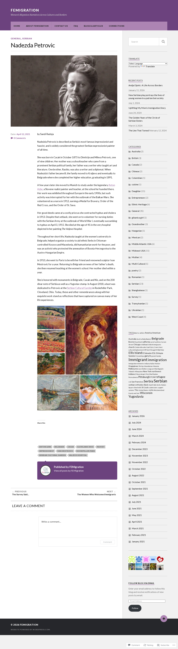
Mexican (136, 237)
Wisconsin (146, 392)
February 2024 (139, 442)
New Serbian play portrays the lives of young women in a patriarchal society (146, 96)
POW (152, 377)
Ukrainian (136, 310)
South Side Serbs (155, 385)
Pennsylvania (133, 377)
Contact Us (61, 26)
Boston (131, 342)
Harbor (158, 356)
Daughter (136, 191)
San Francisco (137, 381)
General (16, 38)
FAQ (76, 26)
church (131, 347)
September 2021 (140, 488)
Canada (135, 164)
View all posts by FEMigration (69, 470)
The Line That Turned (138, 130)
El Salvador (147, 353)
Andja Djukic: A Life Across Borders (145, 85)
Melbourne (133, 369)
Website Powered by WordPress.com (30, 630)
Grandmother (138, 224)
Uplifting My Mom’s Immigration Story (147, 108)
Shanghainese (138, 290)
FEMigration (25, 10)
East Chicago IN (152, 350)
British (135, 158)
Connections (116, 26)
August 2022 (138, 475)
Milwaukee (139, 371)
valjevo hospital (78, 455)
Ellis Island (135, 352)
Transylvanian (138, 303)
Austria (139, 339)
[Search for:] (147, 41)
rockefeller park (85, 451)
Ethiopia (159, 353)
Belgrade (59, 447)
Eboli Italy (160, 350)
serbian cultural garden (52, 455)
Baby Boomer (146, 339)
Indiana (147, 363)
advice (142, 333)
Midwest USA (138, 250)
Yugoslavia (136, 396)
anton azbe (45, 447)
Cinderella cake (140, 347)
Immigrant (138, 359)
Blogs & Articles (93, 26)
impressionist (46, 451)
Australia (136, 151)
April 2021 (137, 521)
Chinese (135, 171)
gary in (147, 355)
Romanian (136, 277)
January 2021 (138, 541)
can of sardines (155, 342)
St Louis (145, 387)
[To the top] (163, 618)
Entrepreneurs (138, 197)
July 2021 (136, 502)
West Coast (137, 316)
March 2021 (138, 528)
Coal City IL (150, 347)
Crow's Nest (158, 347)
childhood (144, 344)
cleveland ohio (85, 447)
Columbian (137, 178)
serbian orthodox (135, 385)
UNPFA (151, 390)
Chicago (137, 344)
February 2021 (139, 535)
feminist (132, 356)
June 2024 (137, 429)
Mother (135, 257)
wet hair (137, 393)
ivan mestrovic (65, 451)
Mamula (156, 366)
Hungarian (137, 230)
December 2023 (139, 449)
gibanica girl (138, 217)
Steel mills (137, 387)
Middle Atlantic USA (141, 244)
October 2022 (139, 468)
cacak (71, 447)
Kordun (157, 363)
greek (154, 356)
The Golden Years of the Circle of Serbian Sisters (144, 119)
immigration (157, 360)
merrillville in (143, 369)
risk (129, 382)
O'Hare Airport (140, 374)
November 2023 (140, 455)
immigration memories (136, 363)
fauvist (101, 447)
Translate (150, 66)
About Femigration (37, 26)
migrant (151, 369)
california (146, 342)
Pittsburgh (144, 376)
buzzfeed (138, 342)
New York (147, 371)
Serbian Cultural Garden (79, 288)
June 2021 (137, 508)
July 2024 (136, 422)
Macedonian (148, 366)
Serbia (148, 381)
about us (136, 333)
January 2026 (138, 416)
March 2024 (138, 435)
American (156, 333)
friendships (140, 356)
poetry (135, 270)
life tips (141, 366)
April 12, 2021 (23, 134)
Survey (135, 296)
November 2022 (140, 462)
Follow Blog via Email (141, 583)
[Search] (163, 41)
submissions (153, 387)
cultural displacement (136, 350)
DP (145, 350)
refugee (160, 376)
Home (17, 26)
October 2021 (139, 482)
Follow (135, 608)
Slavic (146, 385)
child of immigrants (154, 344)
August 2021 (138, 495)
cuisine (135, 184)
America (148, 333)
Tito (136, 390)
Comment (107, 542)
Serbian (27, 38)
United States (143, 390)
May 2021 (137, 515)
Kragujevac (133, 366)
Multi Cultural (138, 263)
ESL (153, 353)
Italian (152, 363)
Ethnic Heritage (139, 204)
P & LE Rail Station (152, 374)
